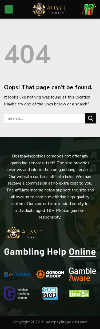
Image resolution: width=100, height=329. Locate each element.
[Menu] (9, 9)
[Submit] (90, 118)
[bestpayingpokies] (50, 9)
